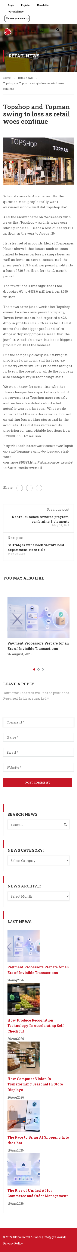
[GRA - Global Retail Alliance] (24, 32)
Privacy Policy (13, 1243)
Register (25, 5)
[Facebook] (19, 488)
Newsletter (43, 5)
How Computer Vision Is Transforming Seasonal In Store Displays (35, 1084)
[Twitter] (29, 488)
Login (11, 5)
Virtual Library (16, 11)
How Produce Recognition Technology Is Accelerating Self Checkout (35, 1025)
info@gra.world (54, 1237)
